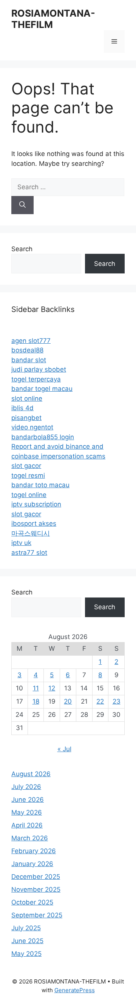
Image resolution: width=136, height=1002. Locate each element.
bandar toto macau (40, 485)
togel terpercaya (36, 379)
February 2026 (33, 851)
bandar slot (28, 360)
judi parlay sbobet (38, 369)
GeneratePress (74, 990)
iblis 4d (22, 408)
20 (68, 701)
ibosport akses (33, 523)
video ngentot (32, 427)
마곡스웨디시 (30, 533)
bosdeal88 (27, 350)
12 (51, 688)
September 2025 (36, 915)
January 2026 (32, 864)
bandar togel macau (42, 388)
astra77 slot (29, 552)
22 (100, 701)
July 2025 (26, 928)
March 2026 (29, 838)
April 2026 (27, 825)
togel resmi (28, 475)
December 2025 (35, 876)
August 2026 (31, 774)
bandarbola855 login (42, 437)
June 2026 (27, 799)
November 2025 (35, 889)
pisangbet (26, 417)
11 (36, 688)
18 (35, 701)
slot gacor (26, 465)
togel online (28, 495)
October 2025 (32, 902)
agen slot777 (31, 340)
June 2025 (27, 941)
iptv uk (21, 543)
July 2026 (26, 786)
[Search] (22, 205)
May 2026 (26, 812)
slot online (26, 398)
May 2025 (26, 953)
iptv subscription (36, 504)
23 (117, 701)
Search (21, 249)
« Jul (64, 749)
